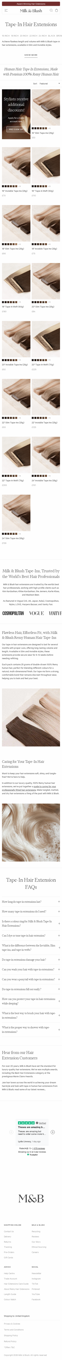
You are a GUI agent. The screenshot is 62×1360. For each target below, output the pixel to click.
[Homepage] (31, 10)
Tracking (8, 1246)
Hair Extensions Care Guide (16, 1283)
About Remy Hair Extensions (16, 1288)
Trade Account (10, 1278)
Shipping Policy (11, 1335)
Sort (35, 83)
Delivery (7, 1236)
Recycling (36, 1231)
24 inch (43, 35)
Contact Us (9, 1231)
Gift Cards (8, 1257)
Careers (35, 1252)
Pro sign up (16, 129)
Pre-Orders (9, 1252)
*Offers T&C (9, 1347)
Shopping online (12, 1225)
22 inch (33, 35)
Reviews (35, 1236)
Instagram (36, 1278)
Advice (7, 1267)
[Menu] (10, 10)
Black (51, 35)
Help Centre (9, 1273)
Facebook (36, 1299)
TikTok (35, 1283)
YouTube (36, 1293)
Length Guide (10, 1293)
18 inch (15, 35)
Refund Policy (10, 1341)
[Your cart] (56, 10)
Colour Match (10, 1299)
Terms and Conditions (14, 1329)
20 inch (24, 35)
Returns (7, 1241)
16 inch (6, 35)
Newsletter (36, 1273)
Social (35, 1267)
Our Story (36, 1241)
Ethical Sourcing (39, 1246)
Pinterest (36, 1288)
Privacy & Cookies (12, 1323)
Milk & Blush (38, 1225)
